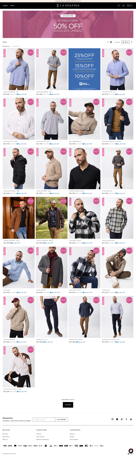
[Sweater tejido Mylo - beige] (52, 168)
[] (121, 419)
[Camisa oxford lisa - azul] (117, 69)
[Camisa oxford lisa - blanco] (19, 119)
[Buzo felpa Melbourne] (84, 119)
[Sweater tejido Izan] (117, 168)
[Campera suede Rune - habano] (52, 218)
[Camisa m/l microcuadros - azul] (117, 317)
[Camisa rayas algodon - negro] (52, 69)
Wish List (5, 439)
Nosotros (72, 434)
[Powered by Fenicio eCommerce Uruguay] (130, 453)
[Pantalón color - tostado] (84, 317)
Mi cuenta (5, 434)
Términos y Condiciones (42, 439)
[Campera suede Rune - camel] (19, 218)
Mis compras (6, 436)
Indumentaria (15, 46)
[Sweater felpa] (117, 267)
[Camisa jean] (19, 267)
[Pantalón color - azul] (52, 317)
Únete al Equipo (74, 439)
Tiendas (72, 436)
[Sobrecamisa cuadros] (84, 218)
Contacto (38, 434)
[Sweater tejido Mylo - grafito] (84, 168)
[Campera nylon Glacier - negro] (19, 168)
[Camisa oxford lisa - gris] (52, 119)
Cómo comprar (40, 436)
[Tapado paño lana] (52, 267)
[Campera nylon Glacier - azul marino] (117, 119)
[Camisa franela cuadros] (117, 218)
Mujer (13, 5)
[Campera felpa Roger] (19, 317)
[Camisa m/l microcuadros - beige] (19, 366)
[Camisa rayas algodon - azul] (19, 69)
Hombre (5, 5)
